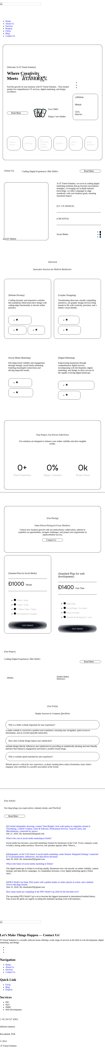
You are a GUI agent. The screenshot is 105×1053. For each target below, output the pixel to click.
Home (8, 21)
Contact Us (10, 36)
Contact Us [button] (51, 540)
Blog (7, 33)
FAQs (8, 31)
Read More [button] (16, 113)
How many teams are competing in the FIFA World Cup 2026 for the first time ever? (42, 892)
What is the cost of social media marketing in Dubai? (29, 838)
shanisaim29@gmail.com (33, 833)
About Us (9, 23)
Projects (8, 28)
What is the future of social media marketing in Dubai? (29, 864)
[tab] (52, 724)
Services (9, 26)
